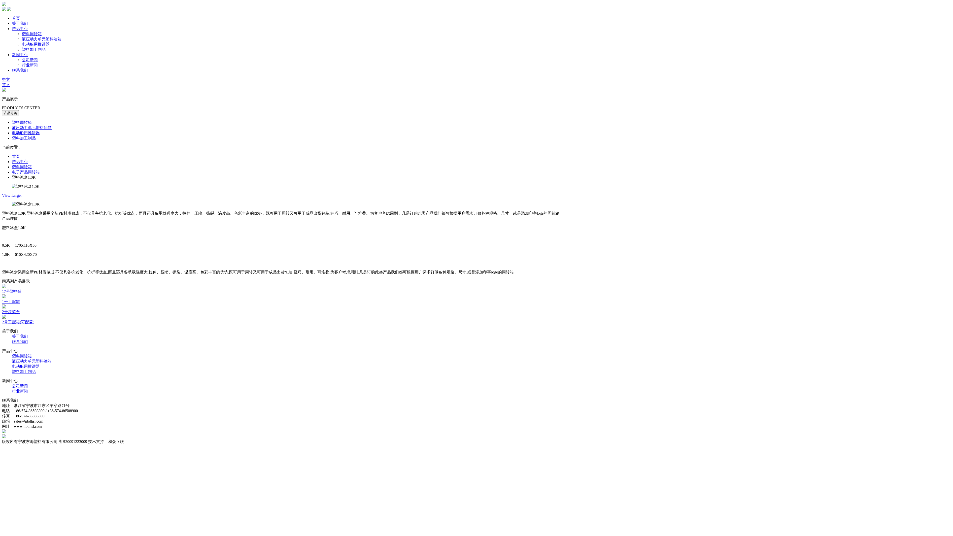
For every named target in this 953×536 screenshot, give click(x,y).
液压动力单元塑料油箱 (42, 39)
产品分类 (10, 113)
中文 (6, 79)
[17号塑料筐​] (4, 287)
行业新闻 (30, 65)
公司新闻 (30, 60)
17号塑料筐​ (12, 291)
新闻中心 (20, 55)
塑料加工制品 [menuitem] (24, 138)
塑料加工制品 (34, 49)
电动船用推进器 (36, 44)
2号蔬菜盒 (11, 312)
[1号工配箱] (4, 297)
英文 (6, 85)
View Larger (12, 195)
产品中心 (20, 29)
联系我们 (20, 70)
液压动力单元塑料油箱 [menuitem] (32, 128)
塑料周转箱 (32, 34)
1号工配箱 (11, 302)
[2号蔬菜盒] (4, 307)
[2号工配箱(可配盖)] (4, 317)
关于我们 (20, 23)
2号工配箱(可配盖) (18, 322)
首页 (16, 18)
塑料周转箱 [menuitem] (22, 122)
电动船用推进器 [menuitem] (26, 133)
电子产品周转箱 (26, 172)
